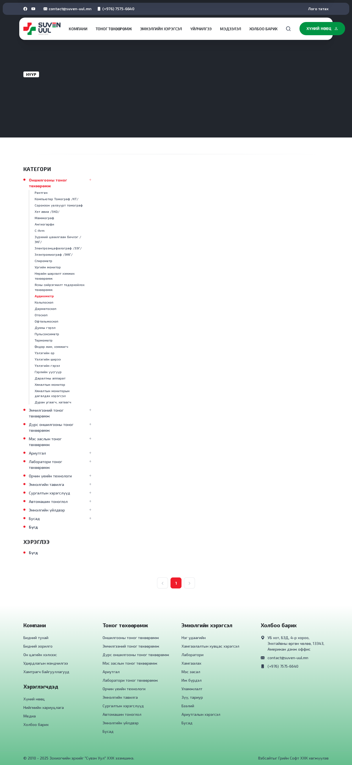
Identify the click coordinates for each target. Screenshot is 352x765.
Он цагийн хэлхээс (40, 654)
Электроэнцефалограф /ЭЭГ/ (58, 248)
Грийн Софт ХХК (293, 758)
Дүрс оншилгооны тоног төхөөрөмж (51, 427)
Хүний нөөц (319, 28)
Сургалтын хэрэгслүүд (49, 493)
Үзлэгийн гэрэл (47, 365)
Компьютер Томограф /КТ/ (56, 199)
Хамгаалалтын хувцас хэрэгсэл (210, 646)
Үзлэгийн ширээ (48, 359)
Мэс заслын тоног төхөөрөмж (45, 441)
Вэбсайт (265, 758)
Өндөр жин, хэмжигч (51, 346)
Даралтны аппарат (50, 378)
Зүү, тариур (192, 697)
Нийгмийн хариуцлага (43, 707)
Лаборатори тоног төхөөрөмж (45, 464)
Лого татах (318, 8)
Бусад (34, 518)
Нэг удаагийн (194, 637)
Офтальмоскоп (46, 321)
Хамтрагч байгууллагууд (46, 671)
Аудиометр (44, 296)
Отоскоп (41, 315)
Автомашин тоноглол (48, 501)
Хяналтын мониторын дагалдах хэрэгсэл (52, 393)
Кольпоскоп (44, 302)
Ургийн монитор (48, 267)
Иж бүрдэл (192, 680)
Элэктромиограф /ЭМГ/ (54, 254)
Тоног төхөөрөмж (114, 28)
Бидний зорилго (38, 646)
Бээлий (188, 705)
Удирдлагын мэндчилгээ (45, 663)
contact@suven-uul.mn (70, 8)
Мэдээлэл (230, 28)
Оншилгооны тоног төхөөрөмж (48, 183)
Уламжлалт (192, 688)
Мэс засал (191, 671)
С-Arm (40, 230)
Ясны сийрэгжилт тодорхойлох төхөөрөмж (59, 287)
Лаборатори (193, 654)
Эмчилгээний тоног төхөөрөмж (46, 413)
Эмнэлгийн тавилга (46, 484)
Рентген (41, 192)
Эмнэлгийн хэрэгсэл (161, 28)
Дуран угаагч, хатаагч (53, 402)
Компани (78, 28)
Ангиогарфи (44, 224)
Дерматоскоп (45, 308)
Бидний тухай (35, 637)
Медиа (29, 716)
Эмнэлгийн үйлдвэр (47, 510)
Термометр (44, 340)
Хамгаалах (191, 663)
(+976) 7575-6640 (118, 8)
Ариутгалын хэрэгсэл (201, 714)
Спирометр (43, 261)
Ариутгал (37, 453)
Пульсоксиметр (47, 334)
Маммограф (44, 218)
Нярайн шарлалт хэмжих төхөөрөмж (55, 275)
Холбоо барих (263, 28)
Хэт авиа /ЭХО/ (47, 211)
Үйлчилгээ (201, 28)
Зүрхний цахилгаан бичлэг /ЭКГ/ (58, 239)
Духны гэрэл (45, 327)
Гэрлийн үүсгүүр (48, 372)
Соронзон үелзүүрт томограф (59, 205)
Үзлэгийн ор (44, 353)
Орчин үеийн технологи (50, 476)
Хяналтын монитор (50, 384)
